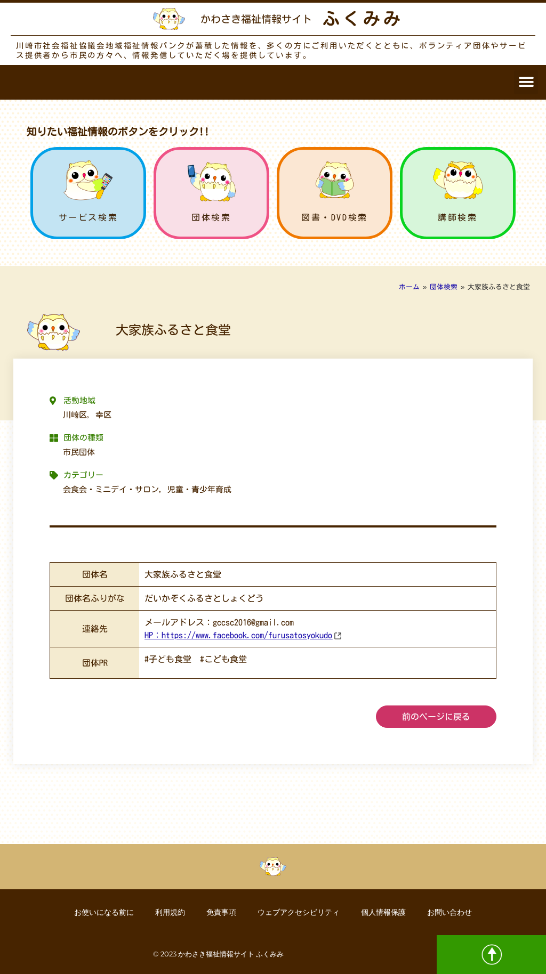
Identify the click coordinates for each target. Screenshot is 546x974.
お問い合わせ (449, 912)
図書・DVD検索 (334, 217)
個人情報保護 (383, 912)
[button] (526, 82)
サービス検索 (88, 217)
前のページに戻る (436, 716)
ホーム (409, 286)
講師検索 (457, 217)
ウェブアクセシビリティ (299, 912)
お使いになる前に (104, 912)
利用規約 (170, 912)
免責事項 (221, 912)
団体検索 (211, 217)
